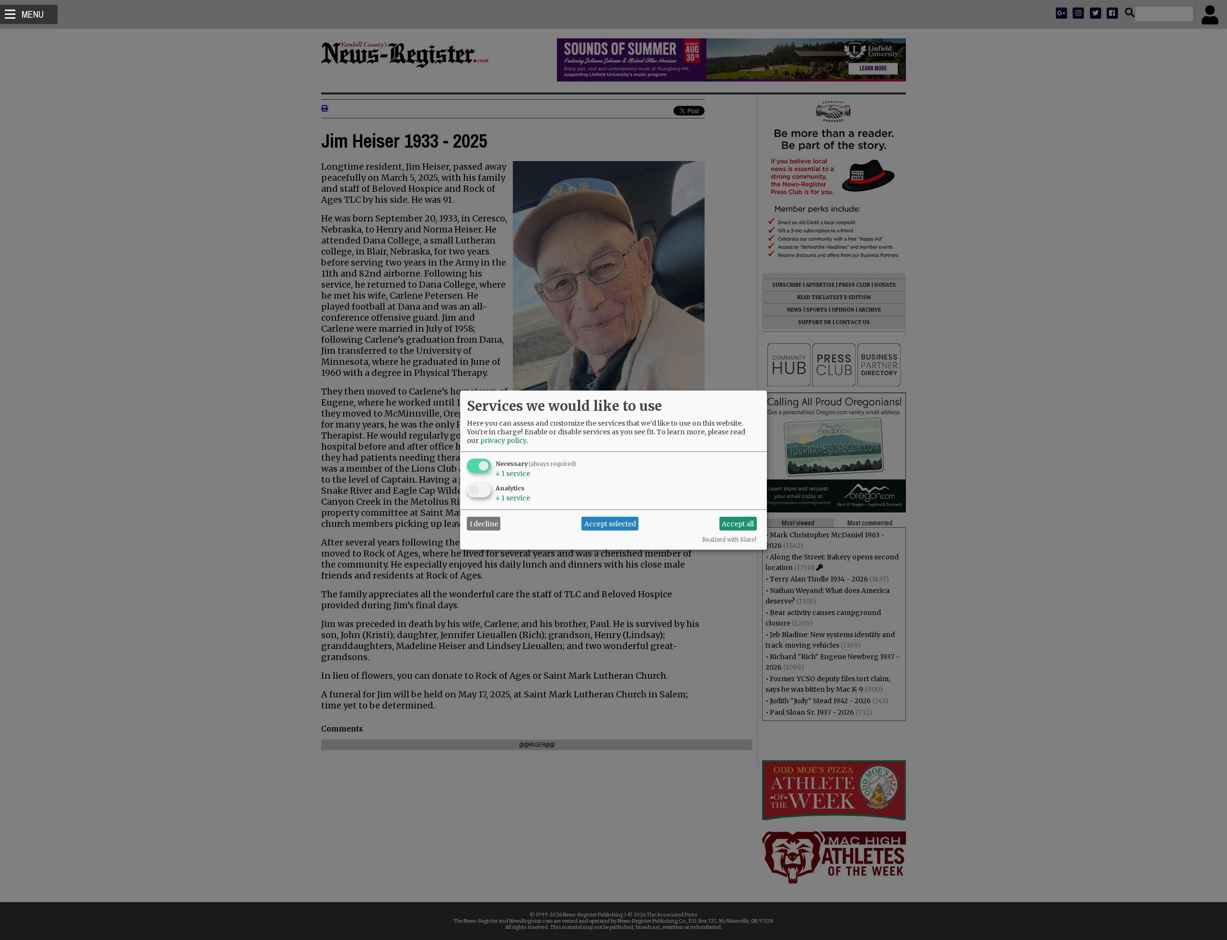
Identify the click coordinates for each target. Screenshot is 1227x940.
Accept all (738, 523)
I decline (484, 523)
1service (513, 473)
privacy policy (503, 440)
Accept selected (610, 523)
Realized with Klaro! (729, 539)
